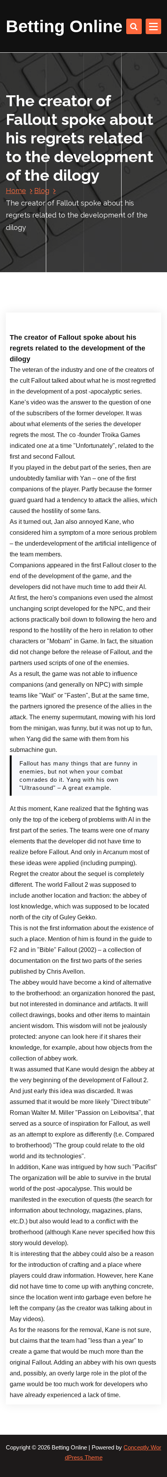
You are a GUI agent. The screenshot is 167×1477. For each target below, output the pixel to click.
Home (16, 191)
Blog (41, 191)
